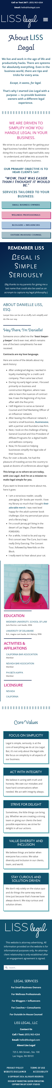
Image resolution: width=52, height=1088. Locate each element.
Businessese (41, 422)
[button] (45, 20)
